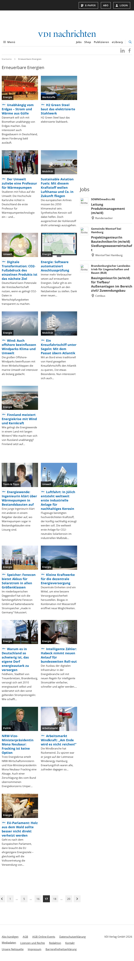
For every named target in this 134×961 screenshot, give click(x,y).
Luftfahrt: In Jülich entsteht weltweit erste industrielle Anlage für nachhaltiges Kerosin (58, 500)
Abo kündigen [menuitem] (10, 936)
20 (68, 899)
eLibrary (117, 42)
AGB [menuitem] (25, 936)
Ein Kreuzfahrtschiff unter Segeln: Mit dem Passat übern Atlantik (58, 346)
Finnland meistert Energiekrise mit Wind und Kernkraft (19, 419)
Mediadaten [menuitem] (9, 942)
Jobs (78, 42)
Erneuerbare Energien (30, 59)
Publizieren (101, 42)
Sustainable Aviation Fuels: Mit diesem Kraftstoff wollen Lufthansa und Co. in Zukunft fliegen (57, 187)
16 (38, 899)
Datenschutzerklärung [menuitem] (72, 936)
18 (54, 899)
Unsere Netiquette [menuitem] (13, 949)
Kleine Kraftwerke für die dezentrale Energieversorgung (58, 579)
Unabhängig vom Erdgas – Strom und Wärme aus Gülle (18, 109)
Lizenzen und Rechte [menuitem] (32, 943)
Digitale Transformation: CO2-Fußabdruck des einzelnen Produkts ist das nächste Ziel (19, 270)
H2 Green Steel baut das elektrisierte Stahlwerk (58, 109)
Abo (106, 5)
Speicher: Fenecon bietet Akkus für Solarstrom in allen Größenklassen (19, 581)
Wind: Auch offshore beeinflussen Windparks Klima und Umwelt (19, 346)
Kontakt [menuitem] (70, 943)
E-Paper (90, 5)
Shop (87, 42)
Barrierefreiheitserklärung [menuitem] (61, 949)
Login (124, 5)
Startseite (7, 59)
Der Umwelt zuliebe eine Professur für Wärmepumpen (19, 183)
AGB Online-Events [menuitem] (43, 936)
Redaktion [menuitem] (55, 943)
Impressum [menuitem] (34, 949)
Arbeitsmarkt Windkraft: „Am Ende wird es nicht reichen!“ (58, 740)
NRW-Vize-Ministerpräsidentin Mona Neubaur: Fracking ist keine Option (18, 744)
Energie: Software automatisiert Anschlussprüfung (55, 266)
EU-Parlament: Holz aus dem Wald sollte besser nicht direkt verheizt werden (20, 829)
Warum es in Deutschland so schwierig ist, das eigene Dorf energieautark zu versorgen (15, 659)
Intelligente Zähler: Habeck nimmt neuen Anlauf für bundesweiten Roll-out (59, 655)
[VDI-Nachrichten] (67, 34)
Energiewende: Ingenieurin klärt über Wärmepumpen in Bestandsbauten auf (19, 498)
